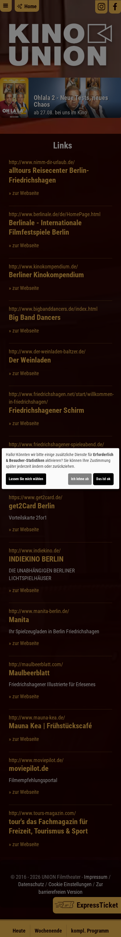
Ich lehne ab (80, 479)
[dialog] (60, 468)
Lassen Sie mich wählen (26, 479)
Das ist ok (103, 479)
